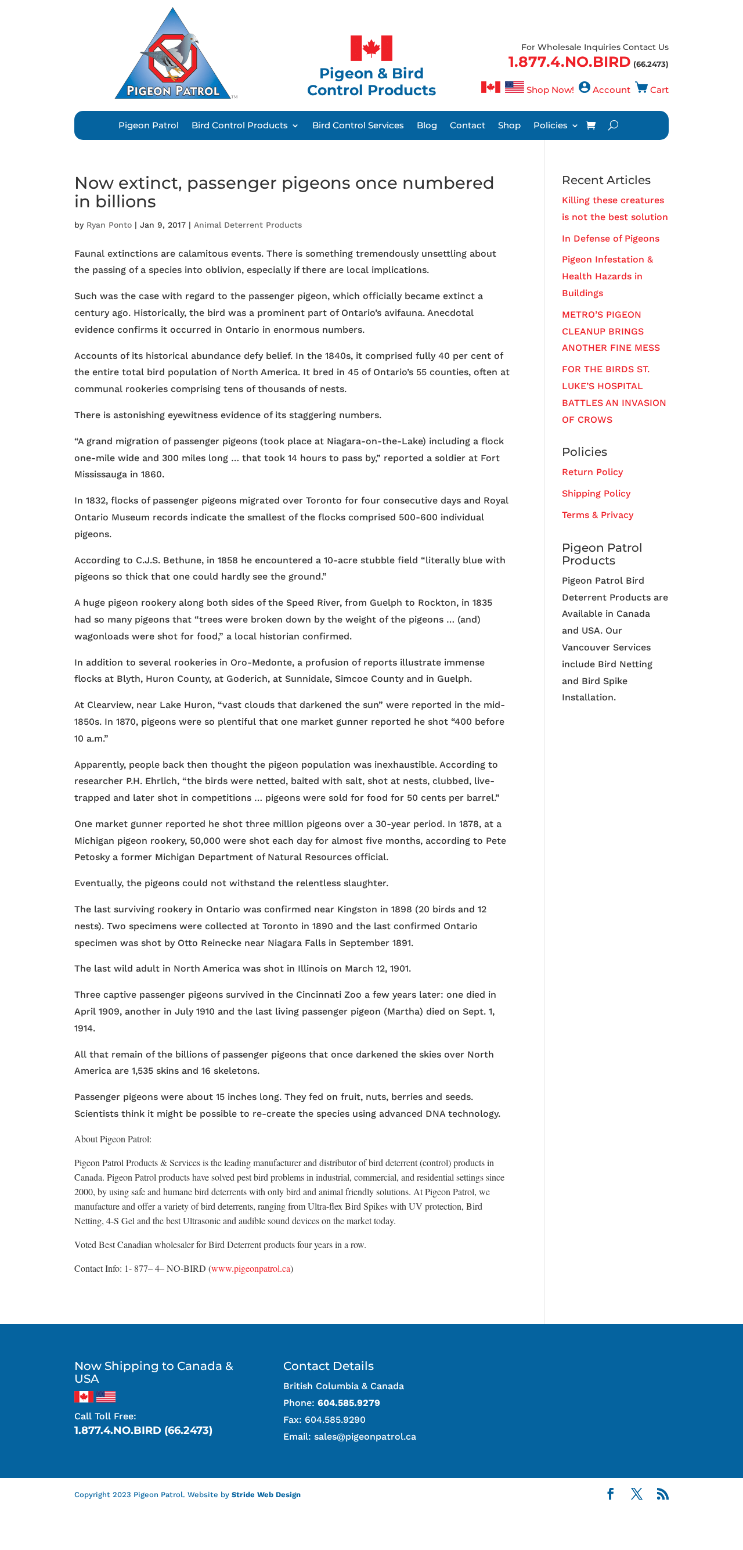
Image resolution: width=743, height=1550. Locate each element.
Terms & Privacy (597, 514)
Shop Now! (550, 89)
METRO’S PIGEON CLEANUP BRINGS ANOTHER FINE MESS (611, 331)
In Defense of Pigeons (610, 238)
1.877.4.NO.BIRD (569, 61)
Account (611, 89)
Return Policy (592, 471)
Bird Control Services (358, 126)
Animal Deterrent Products (248, 224)
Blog (427, 126)
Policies (550, 126)
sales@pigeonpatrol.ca (365, 1436)
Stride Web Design (266, 1494)
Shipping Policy (596, 493)
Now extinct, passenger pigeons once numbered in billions (284, 191)
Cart (659, 89)
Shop (509, 126)
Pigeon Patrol (148, 126)
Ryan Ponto (109, 224)
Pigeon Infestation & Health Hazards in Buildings (607, 276)
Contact (467, 126)
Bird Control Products (240, 126)
